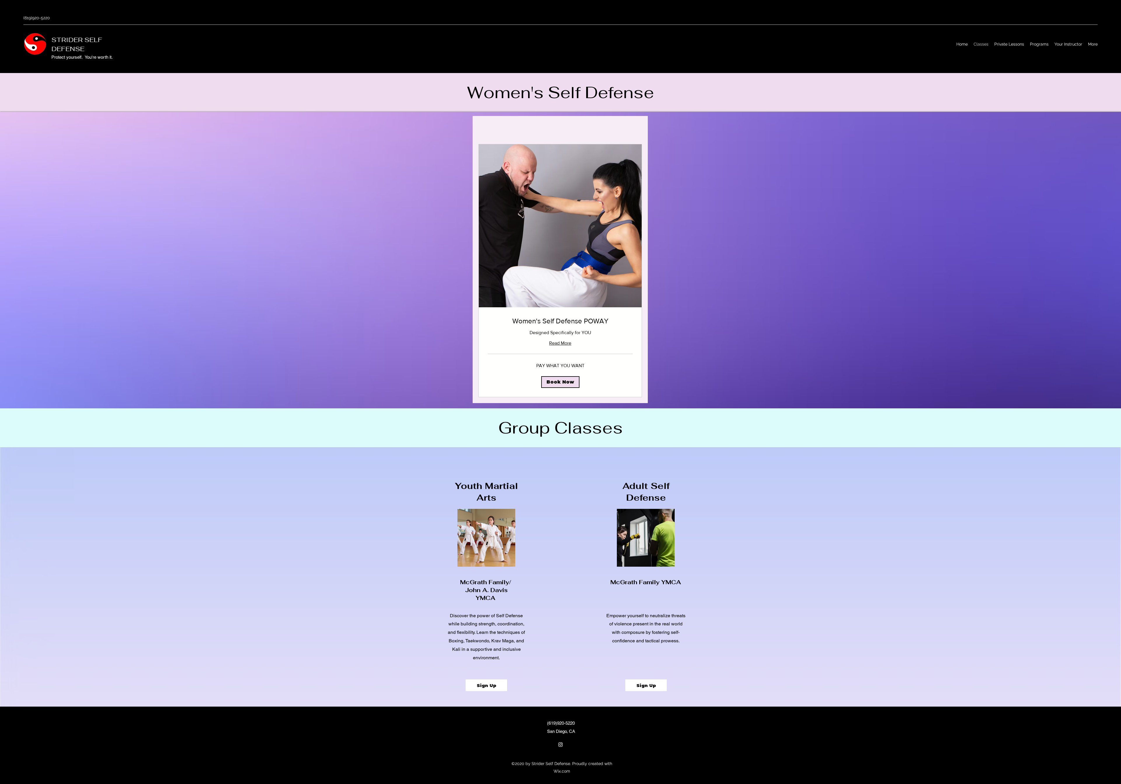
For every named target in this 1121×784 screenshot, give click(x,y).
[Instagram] (560, 744)
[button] (560, 382)
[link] (560, 321)
